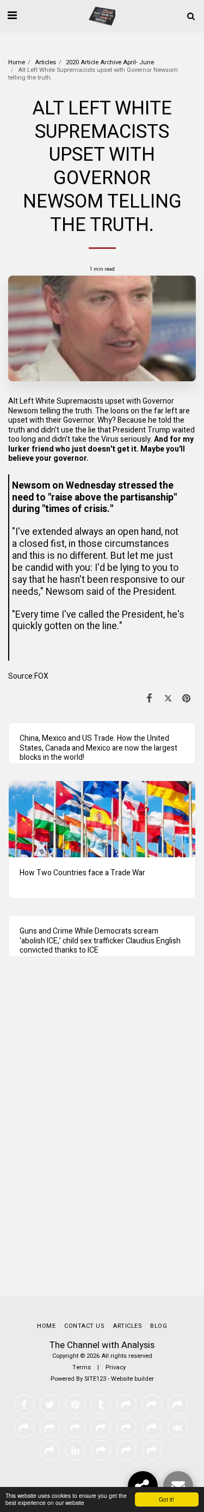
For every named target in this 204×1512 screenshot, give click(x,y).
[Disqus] (102, 1137)
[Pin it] (186, 698)
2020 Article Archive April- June (110, 62)
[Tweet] (168, 698)
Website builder (132, 1378)
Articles (45, 62)
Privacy (116, 1367)
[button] (12, 15)
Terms (81, 1367)
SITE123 (95, 1378)
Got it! (166, 1499)
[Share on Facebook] (149, 698)
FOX (41, 676)
